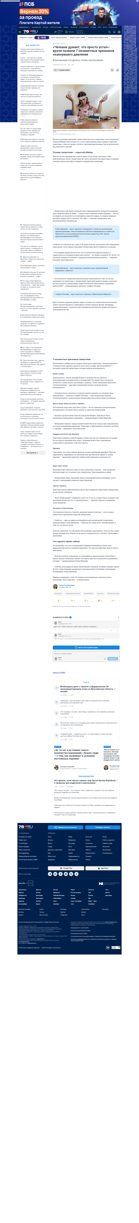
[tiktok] (76, 874)
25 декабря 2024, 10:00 (59, 64)
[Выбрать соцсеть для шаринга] (117, 70)
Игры (105, 27)
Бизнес (50, 840)
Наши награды (24, 846)
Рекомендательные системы (79, 933)
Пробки (93, 27)
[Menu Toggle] (19, 32)
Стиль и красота (108, 840)
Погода (45, 27)
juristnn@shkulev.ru (24, 942)
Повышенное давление (115, 593)
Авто (49, 837)
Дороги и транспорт (55, 850)
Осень (88, 840)
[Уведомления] (114, 32)
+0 (111, 630)
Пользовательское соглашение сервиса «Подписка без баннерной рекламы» (93, 936)
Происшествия (91, 846)
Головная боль (88, 593)
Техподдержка (24, 853)
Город (50, 846)
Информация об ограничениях (80, 928)
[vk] (55, 874)
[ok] (61, 874)
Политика (89, 843)
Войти (60, 659)
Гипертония (58, 593)
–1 (117, 642)
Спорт (104, 837)
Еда (49, 853)
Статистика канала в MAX (28, 860)
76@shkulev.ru (41, 939)
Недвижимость (24, 27)
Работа (88, 850)
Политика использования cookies (80, 930)
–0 (117, 630)
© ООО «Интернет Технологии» (51, 948)
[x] (71, 874)
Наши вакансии (24, 850)
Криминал (72, 840)
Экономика (106, 850)
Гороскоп (73, 27)
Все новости (32, 45)
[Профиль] (119, 32)
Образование (73, 860)
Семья (88, 860)
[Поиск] (109, 32)
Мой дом (71, 850)
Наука (70, 853)
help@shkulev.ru (31, 943)
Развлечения (90, 853)
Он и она (89, 837)
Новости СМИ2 (59, 672)
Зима (70, 837)
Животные (52, 856)
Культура (71, 843)
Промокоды (112, 27)
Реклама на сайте (25, 837)
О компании (23, 843)
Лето (70, 846)
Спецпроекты (107, 853)
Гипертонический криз (73, 593)
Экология (105, 846)
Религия (88, 856)
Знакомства (36, 27)
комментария (63, 70)
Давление (100, 593)
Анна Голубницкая (67, 585)
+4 (111, 642)
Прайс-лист (23, 840)
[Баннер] (41, 37)
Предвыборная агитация (27, 856)
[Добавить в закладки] (112, 70)
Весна (50, 843)
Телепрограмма (56, 27)
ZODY (99, 27)
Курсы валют (84, 27)
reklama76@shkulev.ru (111, 922)
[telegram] (50, 874)
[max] (66, 874)
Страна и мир (107, 843)
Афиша (65, 27)
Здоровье (51, 860)
